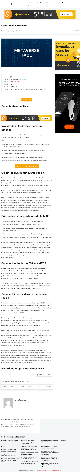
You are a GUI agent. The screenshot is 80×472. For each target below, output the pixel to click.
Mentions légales (41, 470)
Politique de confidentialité (54, 470)
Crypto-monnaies (16, 30)
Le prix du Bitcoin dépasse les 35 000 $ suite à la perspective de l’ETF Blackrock (49, 458)
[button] (11, 4)
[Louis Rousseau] (8, 403)
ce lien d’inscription (37, 135)
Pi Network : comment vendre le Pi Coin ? (9, 445)
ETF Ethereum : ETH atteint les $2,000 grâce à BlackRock (29, 457)
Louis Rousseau (20, 400)
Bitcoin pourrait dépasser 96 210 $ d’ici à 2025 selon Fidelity (49, 441)
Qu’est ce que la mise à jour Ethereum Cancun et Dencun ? (9, 450)
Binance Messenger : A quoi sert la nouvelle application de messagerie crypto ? (29, 463)
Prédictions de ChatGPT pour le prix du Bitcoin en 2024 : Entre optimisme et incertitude (49, 446)
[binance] (40, 14)
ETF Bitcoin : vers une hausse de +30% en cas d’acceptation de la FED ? (49, 464)
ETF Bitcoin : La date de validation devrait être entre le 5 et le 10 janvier (10, 460)
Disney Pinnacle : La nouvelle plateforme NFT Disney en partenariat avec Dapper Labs (29, 448)
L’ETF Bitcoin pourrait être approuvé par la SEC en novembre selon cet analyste (50, 452)
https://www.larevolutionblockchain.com (25, 402)
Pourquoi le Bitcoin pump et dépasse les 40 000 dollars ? (8, 454)
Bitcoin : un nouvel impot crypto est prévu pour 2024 (29, 453)
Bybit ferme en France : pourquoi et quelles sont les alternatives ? (9, 441)
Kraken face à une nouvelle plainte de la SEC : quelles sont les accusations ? (29, 442)
